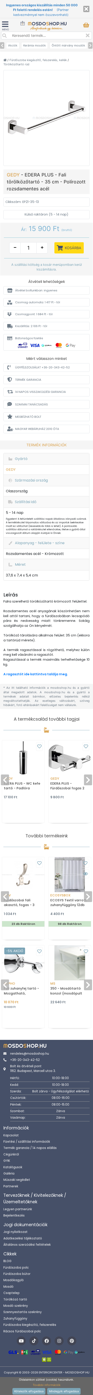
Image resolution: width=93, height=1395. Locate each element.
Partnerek (10, 1186)
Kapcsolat (11, 1135)
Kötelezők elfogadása (29, 1391)
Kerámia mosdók (34, 45)
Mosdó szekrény (15, 1306)
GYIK (6, 1161)
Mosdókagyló (13, 1280)
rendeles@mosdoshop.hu (29, 1054)
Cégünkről (11, 1154)
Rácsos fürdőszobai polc (22, 1331)
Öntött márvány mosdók (68, 45)
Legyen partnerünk (17, 1209)
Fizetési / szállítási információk (26, 1142)
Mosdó (8, 1287)
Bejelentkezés (14, 1215)
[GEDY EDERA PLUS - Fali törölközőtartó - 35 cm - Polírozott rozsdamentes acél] (46, 117)
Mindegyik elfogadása (64, 1391)
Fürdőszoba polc (16, 1267)
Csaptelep (11, 1293)
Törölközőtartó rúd (16, 64)
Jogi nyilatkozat (15, 1232)
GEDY (14, 175)
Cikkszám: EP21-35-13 (22, 202)
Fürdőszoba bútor (16, 1274)
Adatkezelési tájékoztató (22, 1238)
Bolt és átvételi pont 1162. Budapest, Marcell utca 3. (33, 1068)
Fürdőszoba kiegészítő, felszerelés (29, 1325)
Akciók (12, 45)
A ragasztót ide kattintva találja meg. (35, 674)
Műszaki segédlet (16, 1180)
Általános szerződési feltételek (27, 1245)
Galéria (8, 1173)
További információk (46, 1385)
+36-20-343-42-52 (25, 1060)
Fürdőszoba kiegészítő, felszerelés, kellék (38, 60)
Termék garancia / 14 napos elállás (30, 1148)
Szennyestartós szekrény (22, 1312)
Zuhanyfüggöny (15, 1318)
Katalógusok (12, 1167)
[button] (46, 290)
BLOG (7, 1261)
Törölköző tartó (15, 1299)
